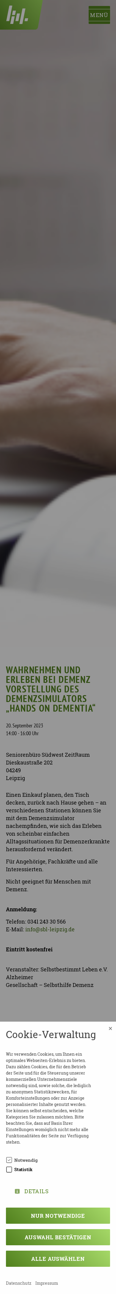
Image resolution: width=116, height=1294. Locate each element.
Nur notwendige (58, 1215)
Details (36, 1190)
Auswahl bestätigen (58, 1237)
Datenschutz (18, 1283)
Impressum (46, 1283)
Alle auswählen (58, 1258)
